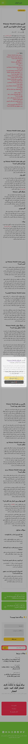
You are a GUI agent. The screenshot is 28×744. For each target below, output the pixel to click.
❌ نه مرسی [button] (14, 382)
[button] (14, 372)
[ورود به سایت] (14, 366)
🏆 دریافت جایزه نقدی (14, 378)
